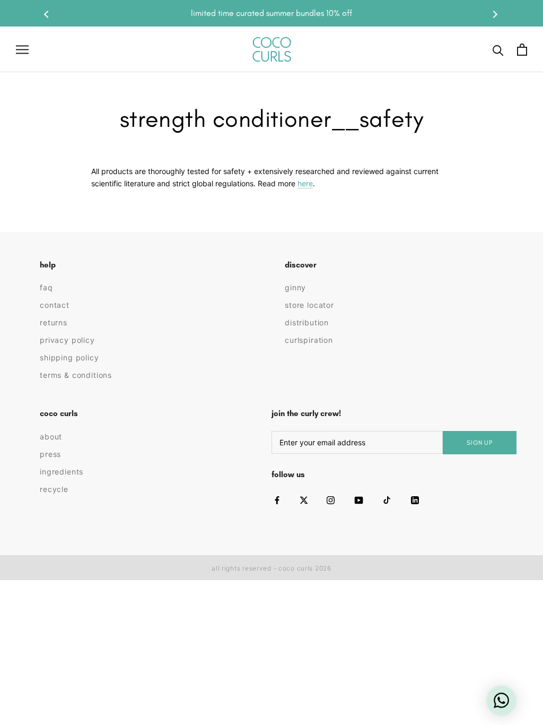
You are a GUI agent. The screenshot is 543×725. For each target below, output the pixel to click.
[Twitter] (304, 500)
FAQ (46, 287)
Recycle (54, 489)
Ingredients (61, 471)
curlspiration (309, 339)
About (51, 436)
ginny (295, 287)
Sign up (480, 442)
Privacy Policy (67, 339)
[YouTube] (358, 500)
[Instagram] (330, 500)
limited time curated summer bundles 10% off (271, 13)
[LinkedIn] (415, 500)
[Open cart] (522, 50)
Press (50, 454)
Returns (53, 322)
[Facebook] (277, 500)
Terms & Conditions (76, 374)
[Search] (498, 49)
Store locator (309, 304)
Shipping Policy (69, 357)
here (305, 183)
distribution (307, 322)
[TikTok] (386, 500)
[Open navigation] (22, 49)
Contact (54, 304)
